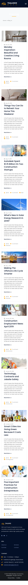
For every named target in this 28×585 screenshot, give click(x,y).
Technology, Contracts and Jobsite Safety (11, 376)
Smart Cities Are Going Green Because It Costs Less (12, 430)
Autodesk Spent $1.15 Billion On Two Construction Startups (13, 165)
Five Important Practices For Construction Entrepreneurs (11, 486)
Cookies (18, 578)
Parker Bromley (12, 574)
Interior (7, 83)
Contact (16, 547)
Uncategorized (9, 459)
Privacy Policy (11, 578)
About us (3, 545)
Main (22, 192)
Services (16, 545)
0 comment (15, 81)
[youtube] (4, 535)
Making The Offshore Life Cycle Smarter (13, 271)
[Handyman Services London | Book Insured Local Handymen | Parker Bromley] (9, 3)
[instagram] (6, 535)
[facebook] (1, 535)
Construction (9, 351)
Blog (9, 20)
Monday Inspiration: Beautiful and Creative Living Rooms (11, 53)
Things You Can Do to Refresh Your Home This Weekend (13, 110)
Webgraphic (9, 575)
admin (7, 81)
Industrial (8, 245)
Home (4, 20)
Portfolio (3, 547)
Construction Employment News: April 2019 (13, 323)
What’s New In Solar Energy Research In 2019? (14, 218)
